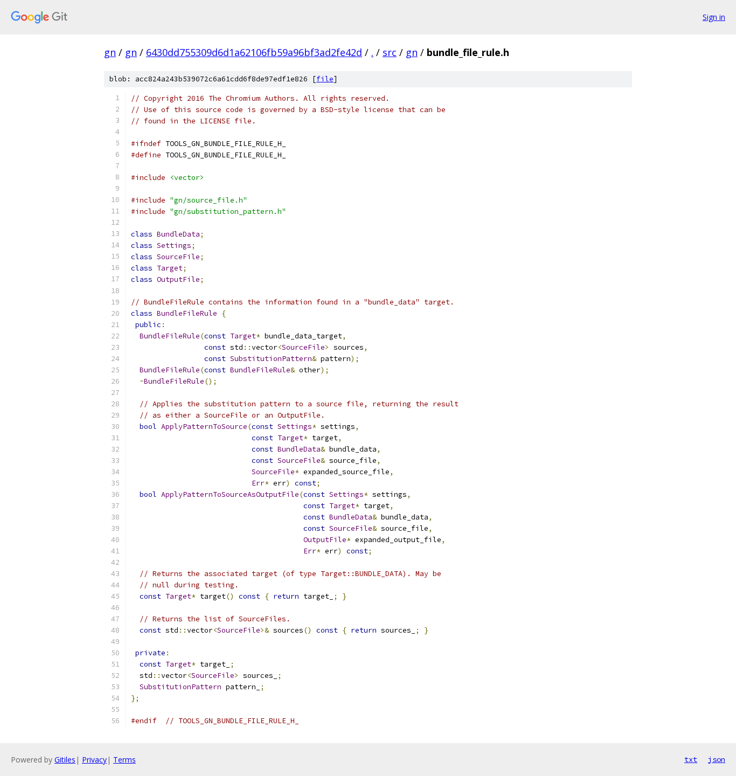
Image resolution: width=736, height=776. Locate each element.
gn (110, 52)
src (390, 52)
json (716, 759)
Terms (124, 759)
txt (690, 759)
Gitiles (64, 759)
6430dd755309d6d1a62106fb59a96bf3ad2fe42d (254, 52)
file (325, 79)
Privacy (94, 759)
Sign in (714, 17)
